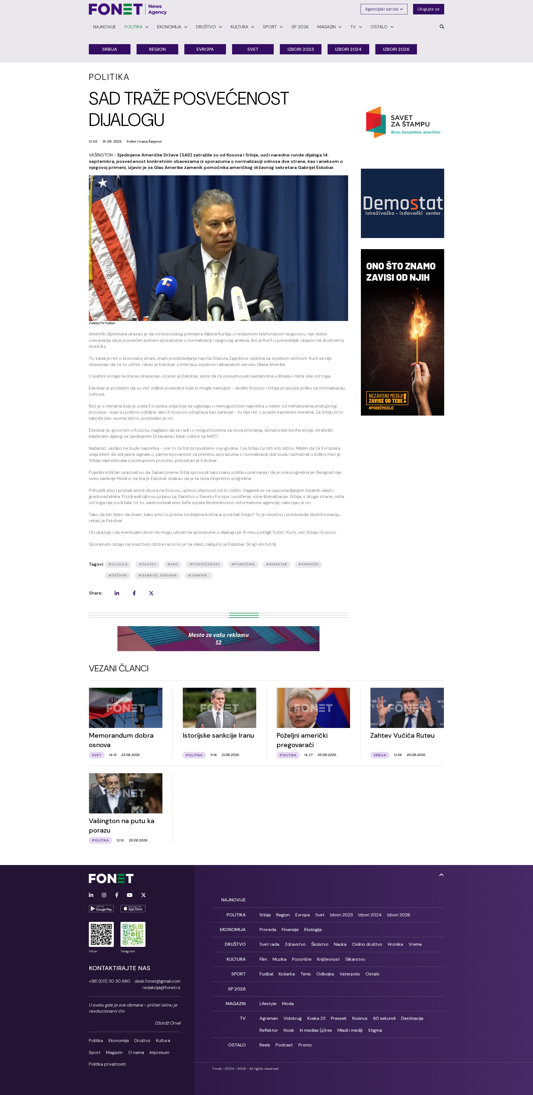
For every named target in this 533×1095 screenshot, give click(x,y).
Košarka (287, 974)
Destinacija (412, 1018)
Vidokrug (292, 1018)
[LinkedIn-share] (117, 593)
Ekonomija (119, 1040)
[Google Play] (101, 908)
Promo (305, 1045)
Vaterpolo (350, 974)
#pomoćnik (243, 564)
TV (243, 1018)
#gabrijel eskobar (157, 575)
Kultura (163, 1040)
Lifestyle (268, 1004)
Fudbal (266, 974)
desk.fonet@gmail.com (157, 981)
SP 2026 (237, 989)
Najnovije (233, 900)
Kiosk (289, 1030)
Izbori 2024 (348, 49)
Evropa (205, 49)
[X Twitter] (143, 895)
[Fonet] (128, 9)
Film (263, 959)
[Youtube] (129, 895)
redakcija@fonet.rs (161, 987)
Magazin (114, 1052)
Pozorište (301, 959)
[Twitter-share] (151, 593)
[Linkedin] (91, 895)
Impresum (159, 1052)
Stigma (375, 1030)
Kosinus (360, 1018)
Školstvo (319, 944)
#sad (172, 564)
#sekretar (276, 564)
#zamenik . (198, 575)
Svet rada (269, 944)
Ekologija (313, 929)
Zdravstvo (295, 944)
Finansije (290, 929)
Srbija (109, 49)
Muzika (279, 959)
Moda (288, 1004)
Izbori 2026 (396, 49)
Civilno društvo (367, 944)
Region (157, 49)
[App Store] (132, 908)
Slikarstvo (355, 959)
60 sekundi (384, 1018)
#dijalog (118, 564)
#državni (117, 575)
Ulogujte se (429, 9)
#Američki (308, 564)
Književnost (328, 959)
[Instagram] (104, 895)
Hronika (395, 944)
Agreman (269, 1018)
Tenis (305, 974)
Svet (252, 49)
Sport (94, 1052)
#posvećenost (204, 564)
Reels (265, 1045)
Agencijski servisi (381, 9)
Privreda (268, 929)
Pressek (339, 1018)
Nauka (340, 944)
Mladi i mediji (350, 1030)
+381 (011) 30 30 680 (109, 981)
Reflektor (269, 1030)
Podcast (284, 1045)
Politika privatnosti (107, 1064)
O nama (136, 1052)
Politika (96, 1040)
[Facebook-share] (134, 593)
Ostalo (372, 974)
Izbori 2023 (301, 49)
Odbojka (325, 974)
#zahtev (147, 564)
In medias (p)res (316, 1030)
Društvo (142, 1040)
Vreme (415, 944)
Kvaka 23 (316, 1018)
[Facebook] (116, 895)
